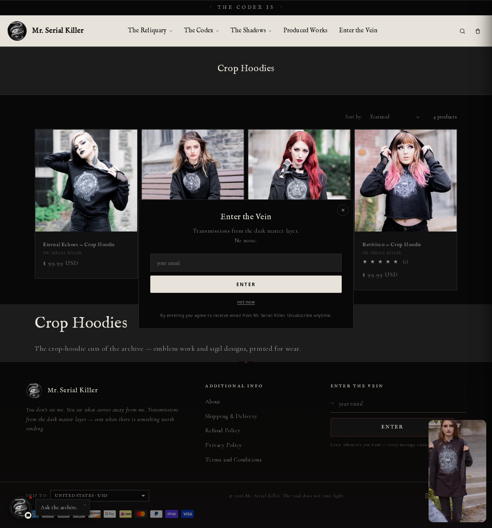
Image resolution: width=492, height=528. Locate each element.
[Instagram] (428, 496)
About (212, 401)
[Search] (462, 31)
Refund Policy (222, 430)
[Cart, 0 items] (477, 31)
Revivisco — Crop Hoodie (391, 245)
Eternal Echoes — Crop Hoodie (79, 245)
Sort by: (353, 116)
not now (246, 301)
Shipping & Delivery (231, 416)
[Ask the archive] (20, 507)
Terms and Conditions (233, 459)
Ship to (36, 495)
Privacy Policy (223, 444)
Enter (246, 284)
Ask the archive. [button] (63, 506)
